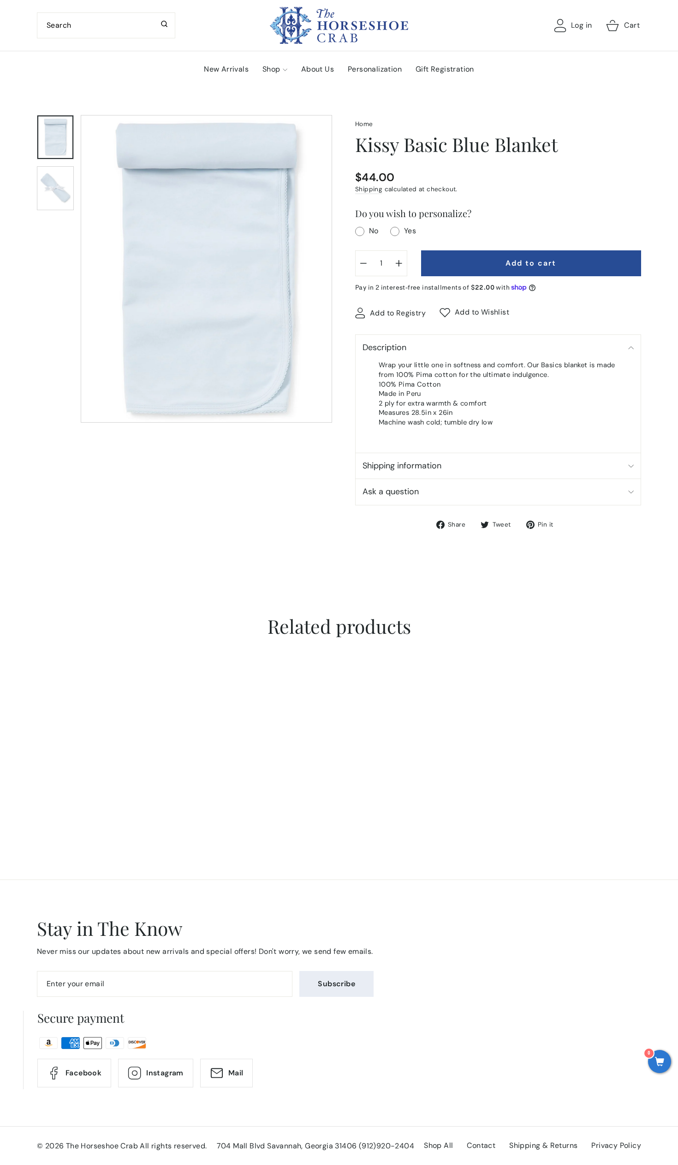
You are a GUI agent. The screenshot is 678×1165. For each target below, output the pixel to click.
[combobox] (106, 25)
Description (384, 347)
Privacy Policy (616, 1145)
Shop (271, 69)
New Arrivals (226, 69)
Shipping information (402, 465)
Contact (481, 1145)
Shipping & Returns (543, 1145)
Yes (410, 231)
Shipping (368, 189)
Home (364, 124)
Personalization (375, 69)
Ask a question (391, 491)
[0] (659, 1062)
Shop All (438, 1145)
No (374, 231)
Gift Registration (445, 69)
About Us (317, 69)
